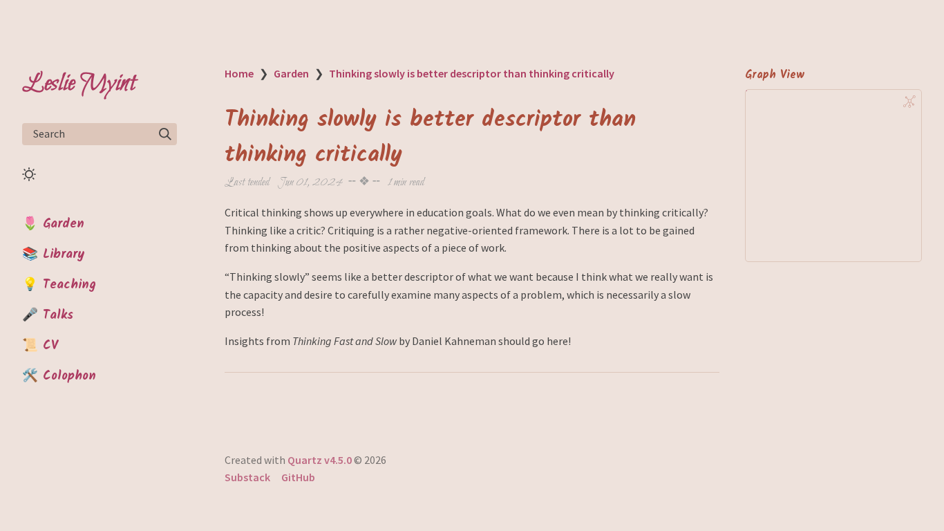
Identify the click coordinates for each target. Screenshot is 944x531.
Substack (247, 477)
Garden (63, 224)
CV (50, 345)
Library (64, 254)
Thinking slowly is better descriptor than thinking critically (471, 73)
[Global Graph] (909, 101)
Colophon (69, 376)
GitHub (298, 477)
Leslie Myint (78, 83)
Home (239, 73)
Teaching (69, 284)
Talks (58, 315)
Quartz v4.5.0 (319, 460)
